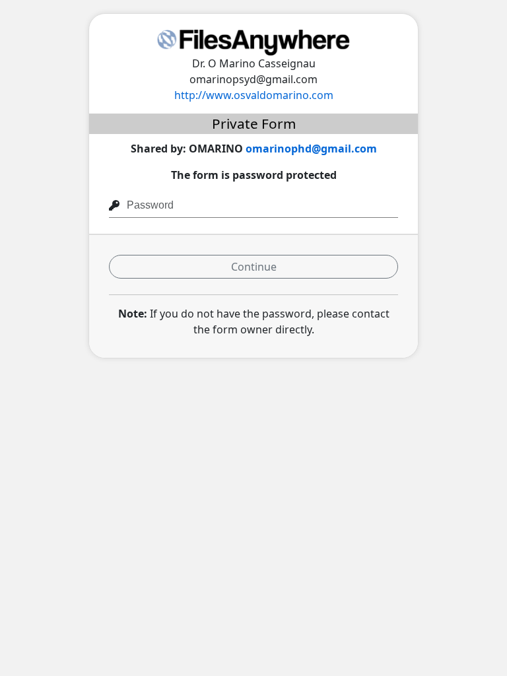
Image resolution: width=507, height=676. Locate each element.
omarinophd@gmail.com (311, 148)
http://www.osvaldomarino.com (253, 95)
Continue (254, 266)
